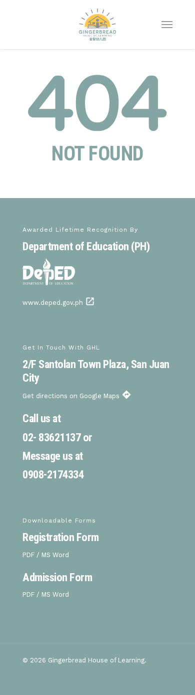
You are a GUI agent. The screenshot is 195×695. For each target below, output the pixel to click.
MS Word (55, 555)
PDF (28, 555)
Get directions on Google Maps (77, 396)
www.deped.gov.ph (58, 302)
